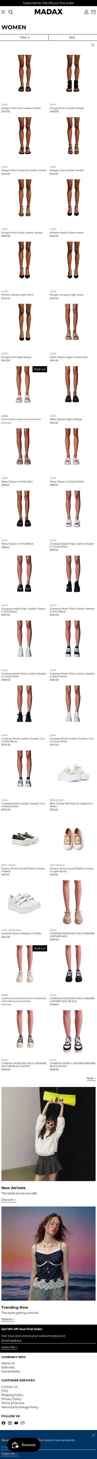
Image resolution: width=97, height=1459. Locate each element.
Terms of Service (12, 1403)
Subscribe (8, 1347)
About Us (8, 1363)
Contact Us (9, 1386)
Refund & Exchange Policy (19, 1407)
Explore (6, 1319)
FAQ (4, 1390)
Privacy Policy (11, 1399)
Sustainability (10, 1371)
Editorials (8, 1367)
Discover (7, 1199)
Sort (72, 37)
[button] (10, 12)
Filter (23, 37)
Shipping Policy (12, 1395)
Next (90, 1078)
